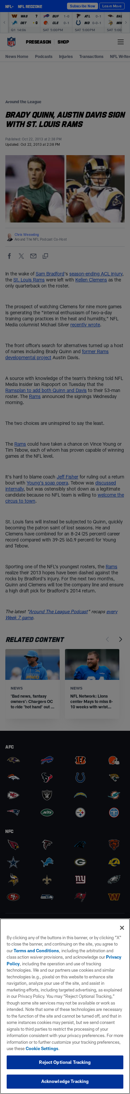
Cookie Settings (42, 1048)
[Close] (122, 927)
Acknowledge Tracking (65, 1081)
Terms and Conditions (36, 950)
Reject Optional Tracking (65, 1062)
